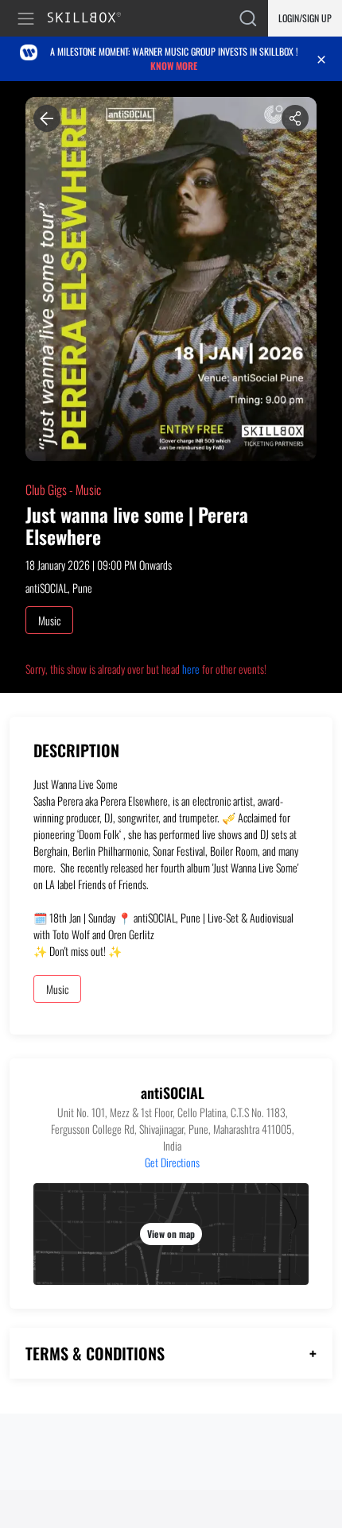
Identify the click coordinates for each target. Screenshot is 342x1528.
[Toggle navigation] (28, 19)
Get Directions (172, 1162)
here (191, 668)
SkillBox (91, 18)
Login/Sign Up (305, 18)
